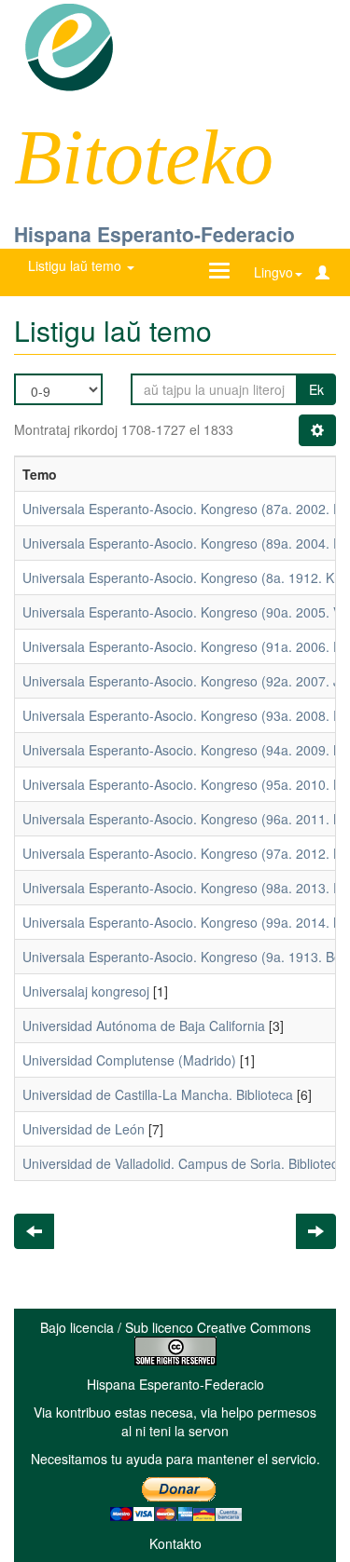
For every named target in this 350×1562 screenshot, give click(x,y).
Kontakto (175, 1543)
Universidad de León (83, 1129)
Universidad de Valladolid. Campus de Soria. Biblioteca (183, 1163)
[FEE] (68, 45)
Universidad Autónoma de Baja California (143, 1025)
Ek (316, 389)
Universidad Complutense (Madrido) (129, 1060)
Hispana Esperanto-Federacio (154, 234)
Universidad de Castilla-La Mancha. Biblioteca (157, 1094)
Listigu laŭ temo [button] (76, 265)
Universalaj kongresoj (85, 991)
